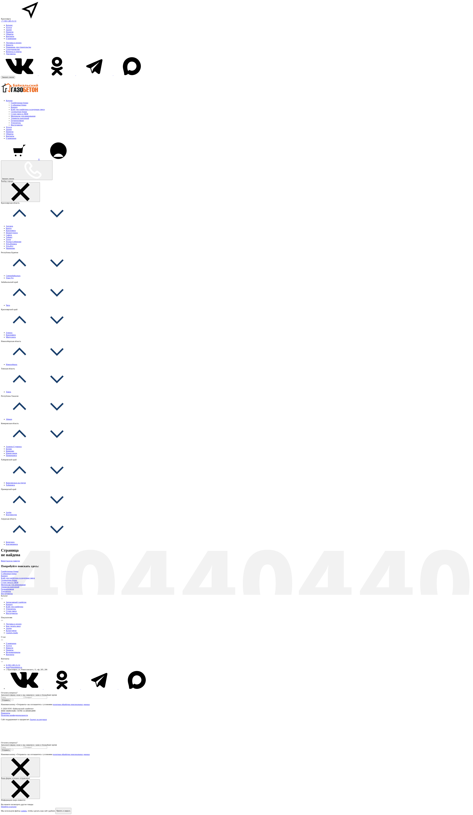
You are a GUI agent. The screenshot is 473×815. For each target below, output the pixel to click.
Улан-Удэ (10, 278)
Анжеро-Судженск (14, 447)
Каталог (9, 25)
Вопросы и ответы (14, 52)
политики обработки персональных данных (71, 704)
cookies (24, 811)
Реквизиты (5, 713)
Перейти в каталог (9, 807)
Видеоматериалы (13, 652)
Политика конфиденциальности (14, 715)
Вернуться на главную (10, 561)
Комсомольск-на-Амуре (16, 483)
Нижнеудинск (12, 233)
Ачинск (9, 333)
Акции (9, 30)
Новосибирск (11, 364)
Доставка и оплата (13, 43)
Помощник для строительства (18, 47)
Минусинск (11, 337)
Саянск (9, 235)
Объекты (9, 34)
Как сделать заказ (13, 626)
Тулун (8, 239)
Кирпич (14, 107)
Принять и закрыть (63, 811)
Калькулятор (11, 631)
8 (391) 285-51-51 (13, 665)
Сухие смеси (11, 611)
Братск (9, 228)
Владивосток (11, 515)
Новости (9, 45)
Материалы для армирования (23, 116)
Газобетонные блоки (19, 103)
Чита (8, 305)
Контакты (10, 36)
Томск (8, 392)
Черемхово (10, 248)
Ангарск (9, 226)
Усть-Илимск (11, 244)
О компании (11, 38)
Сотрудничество (13, 49)
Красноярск (11, 230)
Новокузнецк (11, 453)
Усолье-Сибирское (13, 242)
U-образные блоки (18, 105)
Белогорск (10, 542)
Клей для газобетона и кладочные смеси (28, 109)
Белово (9, 449)
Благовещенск (12, 544)
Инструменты (17, 125)
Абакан (9, 419)
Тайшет (9, 237)
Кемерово (10, 451)
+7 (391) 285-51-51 (8, 21)
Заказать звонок (8, 77)
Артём (8, 512)
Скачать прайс (12, 633)
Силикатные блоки (19, 112)
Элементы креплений (20, 118)
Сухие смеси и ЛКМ (19, 114)
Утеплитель (16, 123)
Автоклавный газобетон (16, 602)
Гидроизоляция (17, 120)
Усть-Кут (9, 246)
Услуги (9, 27)
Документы (11, 54)
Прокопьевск (11, 455)
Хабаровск (10, 485)
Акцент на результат (38, 719)
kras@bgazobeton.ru (14, 667)
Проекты (9, 32)
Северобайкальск (13, 276)
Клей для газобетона (14, 607)
